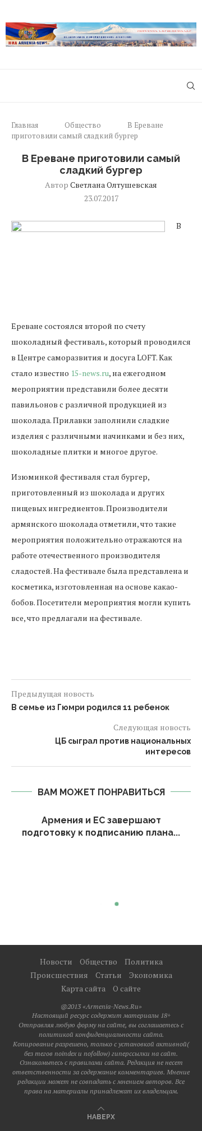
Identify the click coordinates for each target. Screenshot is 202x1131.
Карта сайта (83, 988)
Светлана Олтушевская (113, 184)
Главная (24, 125)
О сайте (127, 988)
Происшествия (59, 975)
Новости (56, 961)
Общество (83, 125)
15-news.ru (90, 373)
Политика (144, 961)
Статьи (108, 975)
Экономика (150, 975)
